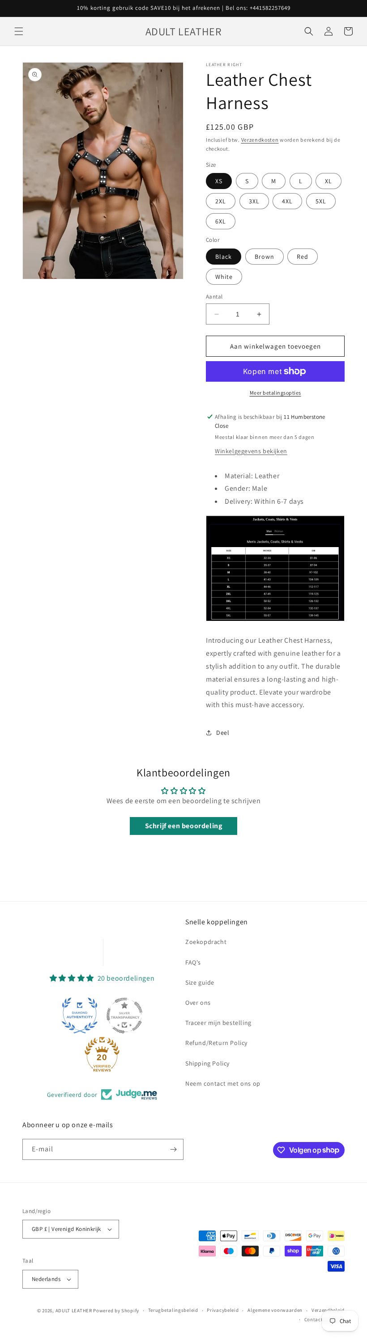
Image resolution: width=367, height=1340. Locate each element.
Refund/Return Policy (216, 1043)
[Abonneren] (173, 1149)
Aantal (214, 296)
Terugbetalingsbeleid (173, 1310)
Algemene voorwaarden (275, 1310)
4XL (287, 201)
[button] (19, 31)
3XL (254, 201)
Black (223, 257)
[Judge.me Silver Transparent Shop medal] (124, 1015)
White (224, 277)
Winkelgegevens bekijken (251, 451)
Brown (264, 257)
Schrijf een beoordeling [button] (183, 825)
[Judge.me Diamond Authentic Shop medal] (80, 1015)
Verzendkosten (260, 139)
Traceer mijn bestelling (218, 1023)
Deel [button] (222, 733)
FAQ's (193, 962)
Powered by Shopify (116, 1310)
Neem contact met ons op (222, 1083)
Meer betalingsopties (275, 392)
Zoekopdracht (205, 942)
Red (302, 257)
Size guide (199, 982)
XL (328, 181)
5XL (321, 201)
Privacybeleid (223, 1310)
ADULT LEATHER (73, 1310)
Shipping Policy (207, 1063)
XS (218, 181)
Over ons (198, 1003)
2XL (220, 201)
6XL (220, 221)
